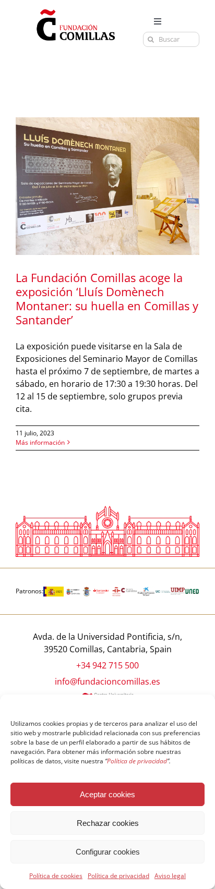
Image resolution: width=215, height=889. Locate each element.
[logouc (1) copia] (162, 590)
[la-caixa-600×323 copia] (146, 590)
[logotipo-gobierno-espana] (53, 590)
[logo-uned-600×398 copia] (192, 590)
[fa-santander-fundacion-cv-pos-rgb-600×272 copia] (101, 590)
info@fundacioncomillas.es (107, 681)
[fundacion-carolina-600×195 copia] (129, 592)
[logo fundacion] (75, 9)
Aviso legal (170, 875)
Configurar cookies (108, 851)
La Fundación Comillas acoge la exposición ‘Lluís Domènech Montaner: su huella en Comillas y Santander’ (107, 298)
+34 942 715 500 (107, 665)
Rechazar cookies (108, 823)
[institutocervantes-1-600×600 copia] (116, 590)
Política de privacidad (118, 875)
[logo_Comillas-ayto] (86, 590)
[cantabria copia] (73, 590)
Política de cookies (55, 875)
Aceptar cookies (107, 794)
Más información (40, 442)
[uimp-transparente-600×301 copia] (178, 592)
